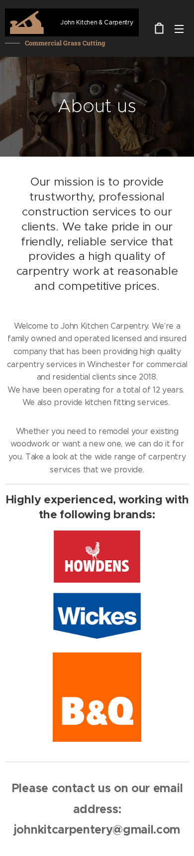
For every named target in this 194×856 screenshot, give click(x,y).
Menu (179, 28)
